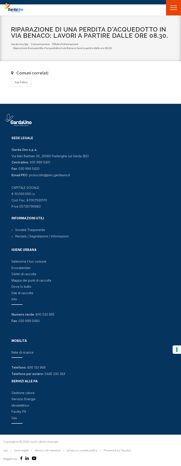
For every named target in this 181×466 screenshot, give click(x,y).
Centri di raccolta (23, 274)
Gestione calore (23, 393)
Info (14, 299)
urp (5, 450)
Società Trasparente (30, 230)
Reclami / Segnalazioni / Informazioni (42, 236)
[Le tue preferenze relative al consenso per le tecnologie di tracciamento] (177, 349)
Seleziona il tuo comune (28, 261)
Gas (14, 418)
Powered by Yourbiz (117, 450)
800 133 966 (36, 367)
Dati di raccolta (22, 293)
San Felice (21, 82)
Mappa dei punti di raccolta (31, 280)
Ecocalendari (20, 268)
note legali (21, 450)
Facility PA (18, 411)
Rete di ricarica (22, 352)
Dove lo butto (21, 286)
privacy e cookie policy (82, 450)
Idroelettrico (20, 405)
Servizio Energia (23, 399)
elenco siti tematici (48, 450)
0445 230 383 (55, 374)
